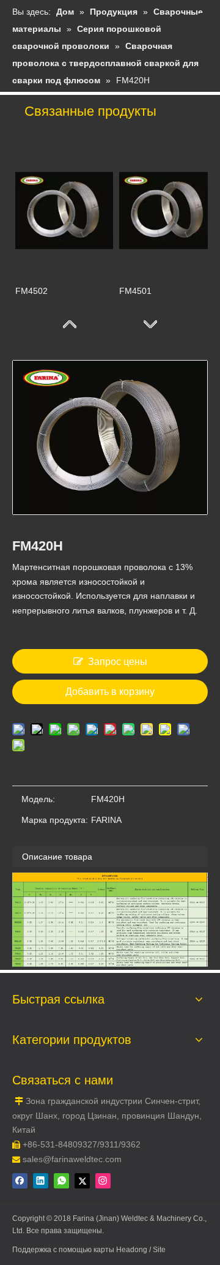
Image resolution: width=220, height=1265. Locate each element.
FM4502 (31, 291)
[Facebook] (20, 1180)
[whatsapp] (61, 1180)
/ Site (157, 1249)
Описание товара (57, 856)
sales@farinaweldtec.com (72, 1159)
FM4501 (135, 291)
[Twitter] (82, 1180)
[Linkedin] (40, 1180)
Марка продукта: (54, 820)
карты (105, 1249)
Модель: (38, 799)
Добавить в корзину (110, 691)
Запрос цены (117, 661)
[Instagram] (103, 1180)
